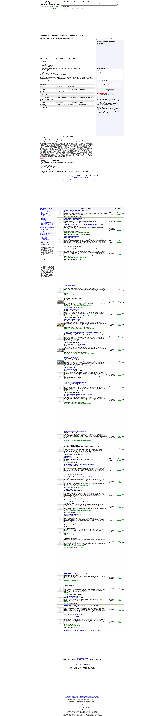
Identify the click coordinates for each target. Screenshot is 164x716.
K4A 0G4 (47, 276)
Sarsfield (42, 251)
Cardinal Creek (89, 148)
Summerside (70, 149)
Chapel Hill (90, 152)
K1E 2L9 (42, 256)
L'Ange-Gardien (49, 249)
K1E (41, 264)
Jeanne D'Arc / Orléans (62, 148)
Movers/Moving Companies (70, 697)
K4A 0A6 (51, 270)
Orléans (41, 142)
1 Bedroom (44, 214)
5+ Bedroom (45, 221)
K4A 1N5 (46, 260)
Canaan (47, 253)
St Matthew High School (67, 152)
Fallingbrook (48, 143)
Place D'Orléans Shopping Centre (66, 146)
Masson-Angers (44, 250)
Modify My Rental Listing (93, 696)
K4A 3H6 (51, 260)
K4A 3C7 (47, 271)
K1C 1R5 (47, 272)
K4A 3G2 (51, 262)
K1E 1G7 (45, 267)
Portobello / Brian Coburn (77, 147)
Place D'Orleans (57, 147)
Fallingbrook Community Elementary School (59, 144)
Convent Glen (49, 154)
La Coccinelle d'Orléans (61, 156)
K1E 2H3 (47, 256)
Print (104, 38)
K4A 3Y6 (51, 275)
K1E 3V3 (42, 261)
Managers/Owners (71, 8)
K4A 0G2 (47, 263)
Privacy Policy (91, 697)
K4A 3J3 (42, 258)
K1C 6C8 (49, 268)
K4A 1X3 (45, 264)
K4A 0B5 (49, 264)
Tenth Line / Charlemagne (60, 142)
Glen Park (73, 150)
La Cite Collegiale (86, 153)
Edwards (51, 253)
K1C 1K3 (42, 273)
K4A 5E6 (42, 259)
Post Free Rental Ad (82, 8)
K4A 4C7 (51, 271)
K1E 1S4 (46, 259)
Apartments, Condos (46, 212)
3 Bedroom (44, 218)
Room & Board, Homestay (47, 223)
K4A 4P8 (46, 275)
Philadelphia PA (73, 705)
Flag (113, 38)
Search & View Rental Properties (81, 696)
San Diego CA (91, 705)
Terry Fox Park (86, 154)
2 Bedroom (44, 217)
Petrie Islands (50, 156)
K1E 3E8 (47, 261)
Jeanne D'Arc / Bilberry (63, 150)
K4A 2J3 (42, 262)
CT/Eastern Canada (85, 145)
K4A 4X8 (46, 274)
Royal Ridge (78, 149)
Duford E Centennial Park (74, 142)
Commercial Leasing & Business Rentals (46, 234)
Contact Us (97, 697)
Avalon (44, 149)
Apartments (66, 179)
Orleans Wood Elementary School (68, 151)
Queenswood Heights (83, 141)
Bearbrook (43, 253)
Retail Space (44, 237)
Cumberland (53, 139)
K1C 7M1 (49, 269)
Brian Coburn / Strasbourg (84, 143)
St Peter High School (71, 143)
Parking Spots (89, 179)
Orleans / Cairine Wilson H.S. (70, 155)
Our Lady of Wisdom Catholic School (84, 139)
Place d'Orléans (53, 146)
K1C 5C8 (42, 263)
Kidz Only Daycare (44, 151)
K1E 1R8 (51, 259)
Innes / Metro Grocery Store (74, 140)
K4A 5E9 (44, 270)
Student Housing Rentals (47, 224)
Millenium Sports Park (59, 153)
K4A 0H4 (45, 269)
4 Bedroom (44, 219)
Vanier (46, 252)
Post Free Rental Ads (70, 696)
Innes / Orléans (70, 153)
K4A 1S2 (46, 258)
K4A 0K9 (42, 272)
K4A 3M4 (49, 267)
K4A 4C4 (42, 271)
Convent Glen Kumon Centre (84, 150)
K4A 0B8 (49, 265)
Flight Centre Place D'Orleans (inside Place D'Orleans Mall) (65, 145)
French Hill (43, 248)
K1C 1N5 (47, 273)
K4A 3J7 (42, 260)
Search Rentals (53, 8)
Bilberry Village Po (43, 139)
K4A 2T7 (51, 263)
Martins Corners (44, 247)
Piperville (42, 252)
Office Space (44, 238)
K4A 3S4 (45, 265)
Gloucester (59, 155)
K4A (48, 270)
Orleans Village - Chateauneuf (77, 144)
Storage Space (97, 179)
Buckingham (50, 252)
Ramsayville (50, 250)
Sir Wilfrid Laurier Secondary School (68, 141)
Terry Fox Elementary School (61, 154)
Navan (53, 247)
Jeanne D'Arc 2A (82, 155)
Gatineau (47, 251)
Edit (115, 38)
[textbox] (89, 5)
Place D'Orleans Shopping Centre (83, 146)
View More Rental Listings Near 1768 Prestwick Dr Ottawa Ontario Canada (82, 630)
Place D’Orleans (43, 146)
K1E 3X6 (45, 266)
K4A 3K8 (46, 262)
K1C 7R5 (42, 276)
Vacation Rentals (45, 244)
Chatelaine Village (51, 150)
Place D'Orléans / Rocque (45, 147)
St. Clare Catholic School (59, 143)
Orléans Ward (49, 142)
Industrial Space (45, 239)
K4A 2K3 (51, 261)
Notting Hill (51, 149)
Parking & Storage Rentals (47, 227)
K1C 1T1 (51, 273)
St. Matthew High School (80, 152)
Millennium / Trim (54, 151)
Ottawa (78, 153)
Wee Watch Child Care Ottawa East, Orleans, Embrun (54, 140)
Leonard (51, 251)
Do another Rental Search (82, 658)
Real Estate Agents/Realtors (82, 697)
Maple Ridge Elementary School (76, 148)
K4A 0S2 (51, 272)
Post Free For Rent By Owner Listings (82, 709)
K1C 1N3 (49, 266)
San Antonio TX (85, 705)
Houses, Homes (45, 213)
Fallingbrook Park (43, 144)
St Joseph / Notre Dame (75, 154)
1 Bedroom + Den (46, 215)
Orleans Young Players (53, 141)
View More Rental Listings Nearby (82, 177)
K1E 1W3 (51, 258)
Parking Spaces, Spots (46, 229)
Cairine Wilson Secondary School (47, 155)
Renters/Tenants (62, 8)
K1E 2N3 (51, 256)
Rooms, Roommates (46, 222)
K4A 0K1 (42, 275)
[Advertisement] (82, 23)
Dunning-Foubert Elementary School (66, 139)
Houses (72, 179)
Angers (49, 247)
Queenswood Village (60, 149)
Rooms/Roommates (79, 179)
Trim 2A (79, 151)
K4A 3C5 (42, 274)
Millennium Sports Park (47, 153)
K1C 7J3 (45, 268)
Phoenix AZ (79, 705)
